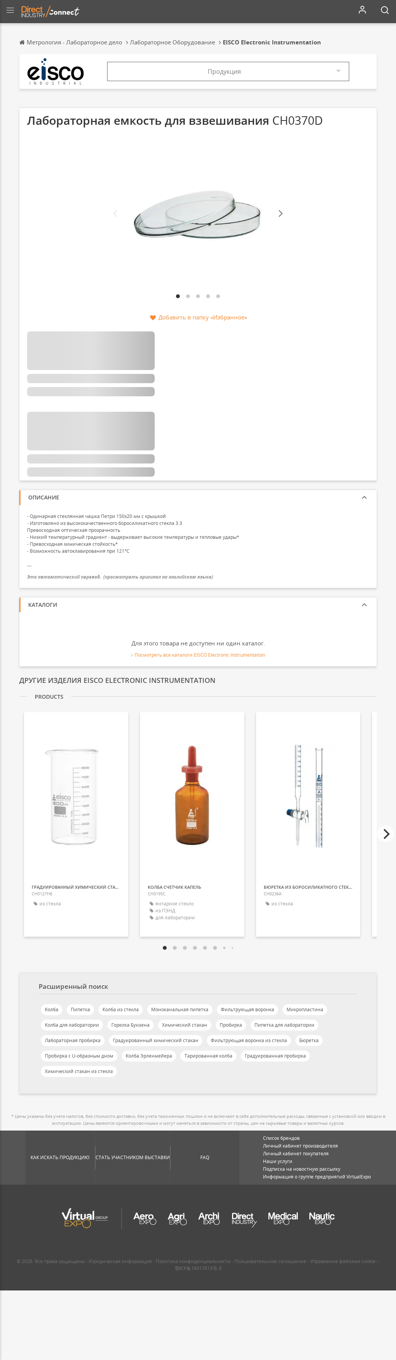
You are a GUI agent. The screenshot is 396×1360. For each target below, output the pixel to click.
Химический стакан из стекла (79, 1071)
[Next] (280, 214)
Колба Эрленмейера (149, 1056)
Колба (51, 1009)
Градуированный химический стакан (155, 1040)
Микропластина (305, 1009)
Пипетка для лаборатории (284, 1025)
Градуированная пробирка (275, 1056)
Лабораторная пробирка (73, 1040)
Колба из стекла (120, 1009)
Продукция (224, 71)
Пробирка (231, 1025)
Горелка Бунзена (130, 1025)
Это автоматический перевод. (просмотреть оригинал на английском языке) (120, 577)
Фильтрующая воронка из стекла (249, 1040)
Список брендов (281, 1138)
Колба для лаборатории (72, 1025)
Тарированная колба (208, 1056)
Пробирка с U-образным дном (79, 1056)
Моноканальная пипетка (179, 1009)
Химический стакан (184, 1025)
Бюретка (309, 1040)
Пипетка (80, 1009)
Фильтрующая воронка (247, 1009)
